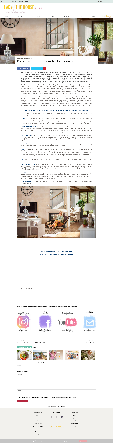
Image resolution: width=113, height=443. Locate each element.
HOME (6, 16)
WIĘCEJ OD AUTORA (39, 347)
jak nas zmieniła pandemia (42, 306)
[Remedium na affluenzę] (88, 355)
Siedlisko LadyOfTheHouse (38, 429)
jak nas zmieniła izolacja (32, 306)
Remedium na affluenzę (86, 360)
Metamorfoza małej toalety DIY (88, 342)
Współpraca (75, 418)
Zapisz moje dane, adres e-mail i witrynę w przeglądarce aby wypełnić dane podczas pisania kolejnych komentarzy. (47, 397)
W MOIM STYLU (67, 16)
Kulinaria (52, 16)
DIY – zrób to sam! (38, 426)
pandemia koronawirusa (62, 306)
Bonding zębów (52, 360)
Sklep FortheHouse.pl (75, 429)
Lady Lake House (38, 432)
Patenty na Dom (36, 16)
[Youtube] (100, 2)
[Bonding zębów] (56, 355)
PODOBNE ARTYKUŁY (24, 347)
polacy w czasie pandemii (72, 306)
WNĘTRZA (19, 16)
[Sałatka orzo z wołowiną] (24, 355)
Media (75, 421)
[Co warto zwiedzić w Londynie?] (72, 355)
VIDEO (93, 16)
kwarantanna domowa (53, 306)
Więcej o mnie (75, 423)
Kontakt (75, 426)
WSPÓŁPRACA (15, 1)
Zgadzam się (83, 441)
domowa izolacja (24, 306)
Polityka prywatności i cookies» (70, 441)
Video (38, 434)
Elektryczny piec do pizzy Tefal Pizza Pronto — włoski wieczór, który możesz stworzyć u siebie (39, 362)
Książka (75, 415)
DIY (81, 16)
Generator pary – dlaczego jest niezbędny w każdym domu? (32, 342)
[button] (101, 1)
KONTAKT (21, 1)
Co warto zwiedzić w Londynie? (71, 360)
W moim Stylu (20, 58)
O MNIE (26, 1)
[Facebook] (96, 2)
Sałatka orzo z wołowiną (22, 360)
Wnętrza (38, 415)
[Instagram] (98, 2)
